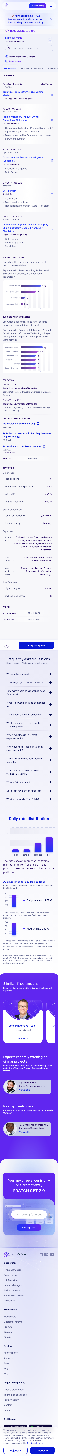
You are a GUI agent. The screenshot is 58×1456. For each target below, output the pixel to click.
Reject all (15, 1450)
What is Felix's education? (19, 782)
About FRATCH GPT (14, 1295)
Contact (8, 1405)
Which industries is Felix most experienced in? (21, 737)
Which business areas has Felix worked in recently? (22, 772)
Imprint (7, 1410)
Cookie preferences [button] (35, 1443)
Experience (10, 68)
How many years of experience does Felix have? (25, 693)
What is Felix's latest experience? (23, 714)
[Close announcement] (51, 19)
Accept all (42, 1450)
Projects (8, 1326)
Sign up (8, 1332)
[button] (14, 61)
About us (9, 1358)
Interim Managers (13, 1285)
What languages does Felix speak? (24, 682)
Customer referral (13, 1321)
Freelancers (10, 1316)
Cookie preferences (14, 1389)
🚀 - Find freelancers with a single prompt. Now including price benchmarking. (25, 19)
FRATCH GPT (11, 1353)
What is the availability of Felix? (22, 799)
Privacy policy (11, 1399)
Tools (7, 1363)
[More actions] (6, 645)
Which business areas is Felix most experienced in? (24, 748)
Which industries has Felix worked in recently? (25, 760)
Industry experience (32, 68)
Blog (6, 1368)
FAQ (6, 1373)
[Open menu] (51, 5)
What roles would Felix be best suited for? (26, 704)
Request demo (37, 5)
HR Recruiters (11, 1280)
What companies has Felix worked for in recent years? (26, 725)
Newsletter (9, 1300)
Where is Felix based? (17, 674)
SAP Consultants (13, 1290)
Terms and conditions (15, 1394)
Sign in (7, 1337)
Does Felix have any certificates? (23, 790)
